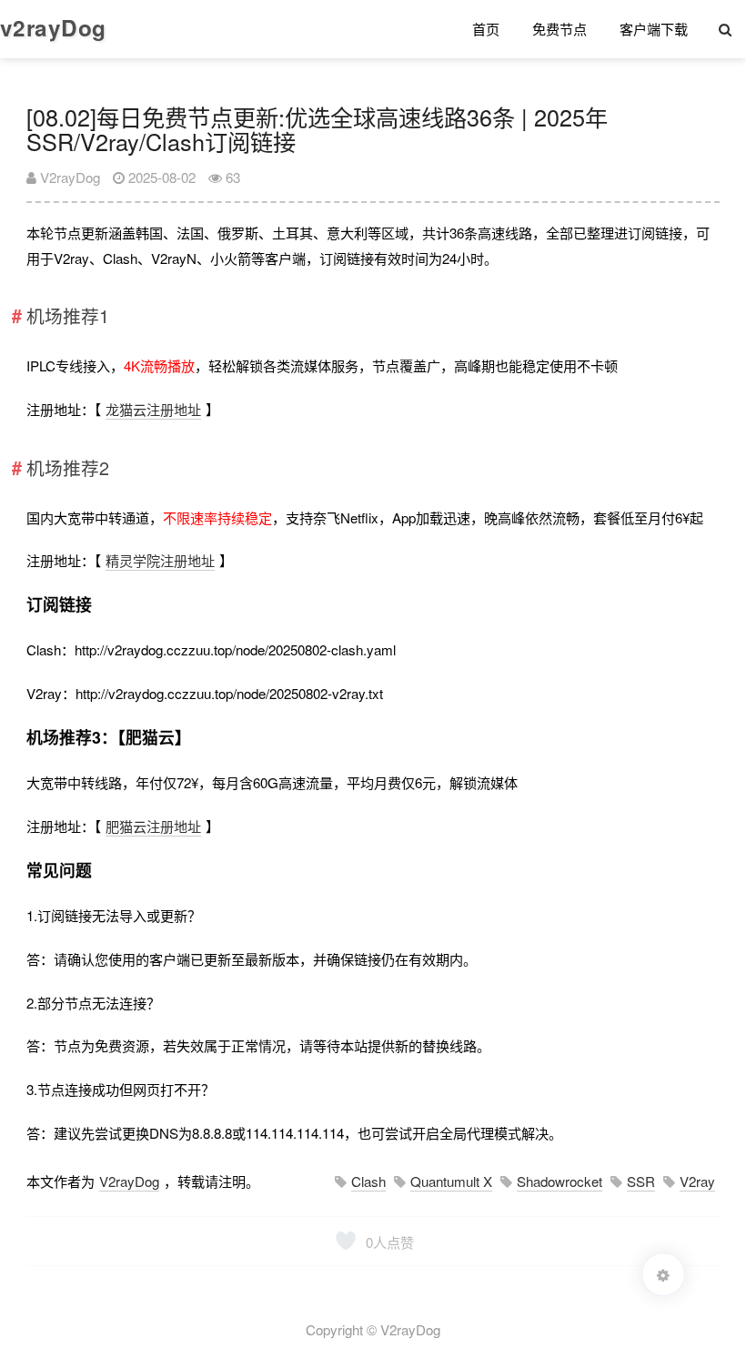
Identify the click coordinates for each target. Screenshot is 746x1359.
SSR (641, 1181)
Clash (368, 1181)
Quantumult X (451, 1181)
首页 (485, 28)
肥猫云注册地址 (153, 826)
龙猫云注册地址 (153, 409)
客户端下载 (654, 28)
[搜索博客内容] (725, 29)
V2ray (697, 1181)
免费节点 (559, 28)
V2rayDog (68, 177)
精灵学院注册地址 (160, 560)
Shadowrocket (559, 1181)
